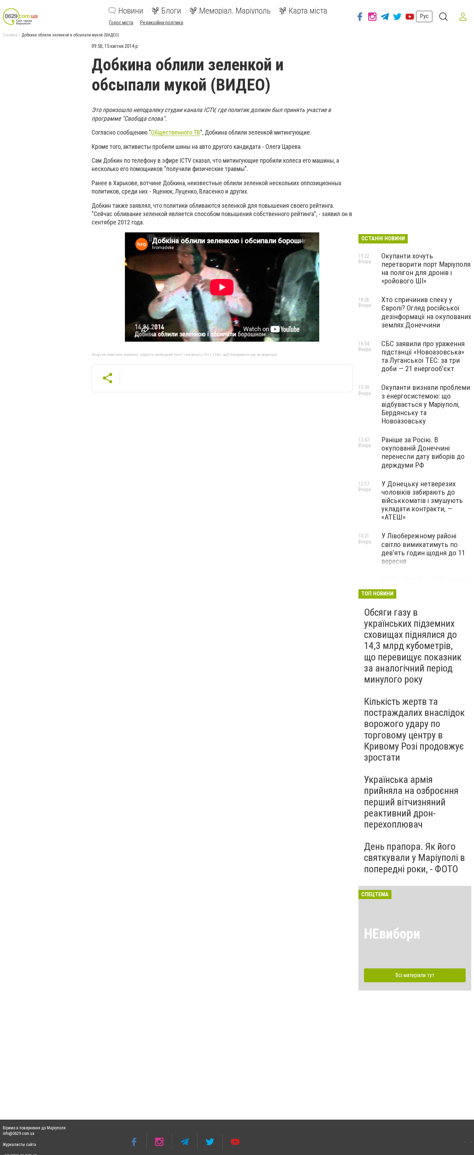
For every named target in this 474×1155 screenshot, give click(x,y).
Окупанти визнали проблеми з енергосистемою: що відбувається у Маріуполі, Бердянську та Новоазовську (425, 404)
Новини (130, 10)
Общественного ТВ (175, 132)
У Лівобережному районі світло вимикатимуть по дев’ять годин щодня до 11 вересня (423, 548)
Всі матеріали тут (414, 975)
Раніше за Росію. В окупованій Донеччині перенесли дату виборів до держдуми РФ (423, 452)
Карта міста (308, 10)
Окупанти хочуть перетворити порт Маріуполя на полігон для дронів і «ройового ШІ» (426, 268)
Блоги (171, 10)
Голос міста (121, 22)
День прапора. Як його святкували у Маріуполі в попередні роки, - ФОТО (414, 857)
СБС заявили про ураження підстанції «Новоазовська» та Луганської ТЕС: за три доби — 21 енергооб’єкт (423, 356)
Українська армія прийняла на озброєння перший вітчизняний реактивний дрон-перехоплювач (411, 802)
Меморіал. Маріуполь (235, 10)
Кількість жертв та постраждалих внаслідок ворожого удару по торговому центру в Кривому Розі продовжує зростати (414, 729)
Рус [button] (424, 16)
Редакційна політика (161, 22)
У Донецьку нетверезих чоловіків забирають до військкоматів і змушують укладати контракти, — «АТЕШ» (422, 501)
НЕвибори (392, 934)
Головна (10, 35)
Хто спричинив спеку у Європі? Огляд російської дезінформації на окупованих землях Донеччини (426, 312)
